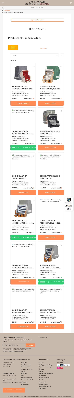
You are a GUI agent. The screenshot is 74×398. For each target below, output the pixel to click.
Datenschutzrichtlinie (8, 349)
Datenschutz (42, 382)
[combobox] (37, 7)
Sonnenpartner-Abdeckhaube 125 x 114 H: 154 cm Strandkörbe (22, 266)
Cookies (41, 363)
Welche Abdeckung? (45, 367)
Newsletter (24, 373)
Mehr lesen (43, 48)
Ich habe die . (13, 351)
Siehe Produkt (23, 103)
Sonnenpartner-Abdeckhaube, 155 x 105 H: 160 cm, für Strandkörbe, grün (50, 311)
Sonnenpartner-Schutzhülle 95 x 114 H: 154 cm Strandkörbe (50, 266)
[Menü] (3, 3)
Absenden (30, 345)
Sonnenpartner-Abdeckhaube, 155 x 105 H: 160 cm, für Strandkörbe (22, 311)
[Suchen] (3, 8)
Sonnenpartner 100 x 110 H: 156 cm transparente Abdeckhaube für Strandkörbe (50, 177)
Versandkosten (35, 396)
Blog (22, 375)
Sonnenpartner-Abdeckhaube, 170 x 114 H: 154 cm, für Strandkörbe (22, 222)
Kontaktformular (26, 365)
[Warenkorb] (71, 3)
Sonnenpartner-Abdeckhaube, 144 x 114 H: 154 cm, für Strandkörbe (50, 222)
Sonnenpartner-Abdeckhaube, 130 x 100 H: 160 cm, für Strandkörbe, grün (50, 88)
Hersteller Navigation (38, 29)
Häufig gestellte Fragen (46, 365)
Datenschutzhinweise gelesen (16, 351)
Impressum (42, 388)
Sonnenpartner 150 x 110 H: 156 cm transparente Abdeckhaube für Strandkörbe (50, 132)
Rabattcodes (25, 384)
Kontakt (41, 371)
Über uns (41, 369)
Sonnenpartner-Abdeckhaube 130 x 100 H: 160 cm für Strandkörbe (22, 88)
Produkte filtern (39, 20)
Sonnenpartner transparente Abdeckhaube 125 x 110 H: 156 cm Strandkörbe (22, 177)
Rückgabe (24, 363)
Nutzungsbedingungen (20, 349)
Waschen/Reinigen (26, 377)
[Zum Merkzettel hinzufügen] (32, 65)
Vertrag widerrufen (14, 390)
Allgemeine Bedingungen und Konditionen (44, 378)
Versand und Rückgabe (46, 373)
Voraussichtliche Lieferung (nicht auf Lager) (27, 369)
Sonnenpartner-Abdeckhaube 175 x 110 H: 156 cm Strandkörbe (22, 132)
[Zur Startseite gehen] (37, 3)
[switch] (69, 209)
